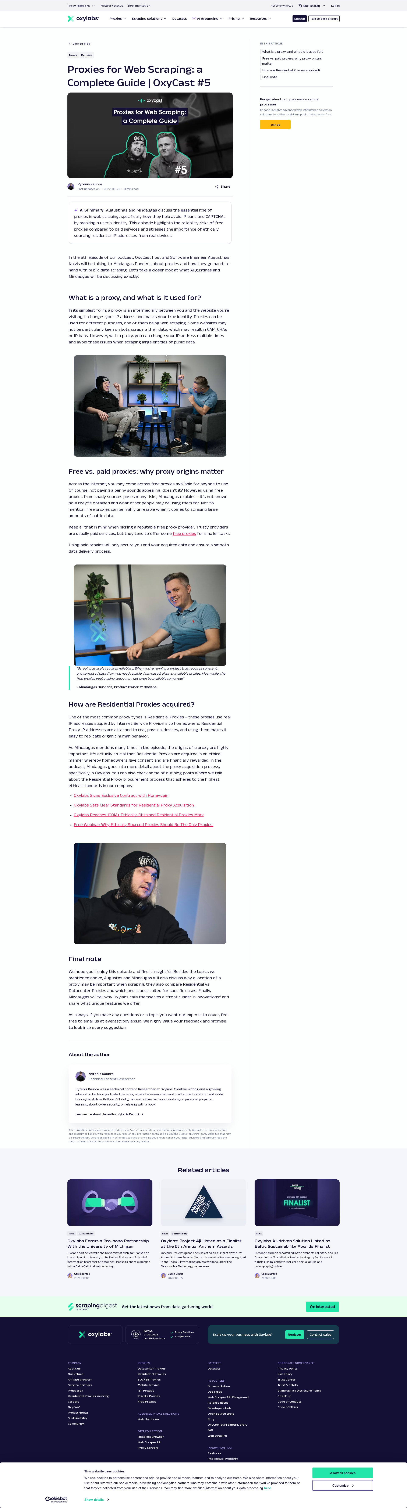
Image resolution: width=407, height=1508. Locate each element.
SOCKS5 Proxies (149, 1379)
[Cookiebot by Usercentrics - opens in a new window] (56, 1500)
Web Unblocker (148, 1419)
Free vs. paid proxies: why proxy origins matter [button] (292, 61)
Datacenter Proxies (152, 1368)
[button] (81, 6)
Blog (211, 1419)
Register (294, 1334)
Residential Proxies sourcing (88, 1396)
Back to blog (81, 43)
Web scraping (217, 1435)
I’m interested (322, 1307)
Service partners (80, 1384)
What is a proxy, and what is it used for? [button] (293, 51)
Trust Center (286, 1379)
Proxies (86, 55)
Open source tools (221, 1413)
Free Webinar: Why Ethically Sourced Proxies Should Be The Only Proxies (143, 824)
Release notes (218, 1402)
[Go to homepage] (95, 1334)
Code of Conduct (289, 1401)
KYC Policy (285, 1373)
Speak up (284, 1396)
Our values (75, 1373)
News (73, 55)
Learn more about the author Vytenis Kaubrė (107, 1114)
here (267, 1488)
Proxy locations (78, 5)
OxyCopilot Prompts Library (227, 1424)
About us (74, 1368)
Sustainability (86, 1234)
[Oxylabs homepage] (83, 19)
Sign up (299, 18)
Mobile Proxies (148, 1384)
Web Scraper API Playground (228, 1397)
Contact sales (320, 1334)
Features (214, 1453)
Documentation (219, 1386)
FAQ (210, 1430)
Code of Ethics (288, 1407)
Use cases (215, 1391)
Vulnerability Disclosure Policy (299, 1390)
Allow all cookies (342, 1473)
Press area (75, 1390)
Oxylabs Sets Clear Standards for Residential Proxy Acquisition (134, 805)
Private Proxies (149, 1396)
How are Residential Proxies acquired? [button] (291, 70)
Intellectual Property (223, 1458)
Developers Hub (219, 1408)
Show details (94, 1499)
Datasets (214, 1368)
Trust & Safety (288, 1384)
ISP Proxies (146, 1390)
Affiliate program (80, 1379)
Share (225, 186)
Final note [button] (269, 77)
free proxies (184, 533)
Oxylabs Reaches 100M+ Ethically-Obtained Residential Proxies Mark (139, 814)
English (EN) (311, 5)
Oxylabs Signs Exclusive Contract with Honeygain (121, 795)
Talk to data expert (324, 18)
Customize (340, 1485)
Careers (73, 1401)
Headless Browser (151, 1436)
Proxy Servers (148, 1447)
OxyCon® (74, 1407)
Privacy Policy (288, 1368)
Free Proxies (147, 1401)
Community (76, 1423)
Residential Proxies (152, 1373)
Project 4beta (78, 1412)
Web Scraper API (149, 1442)
